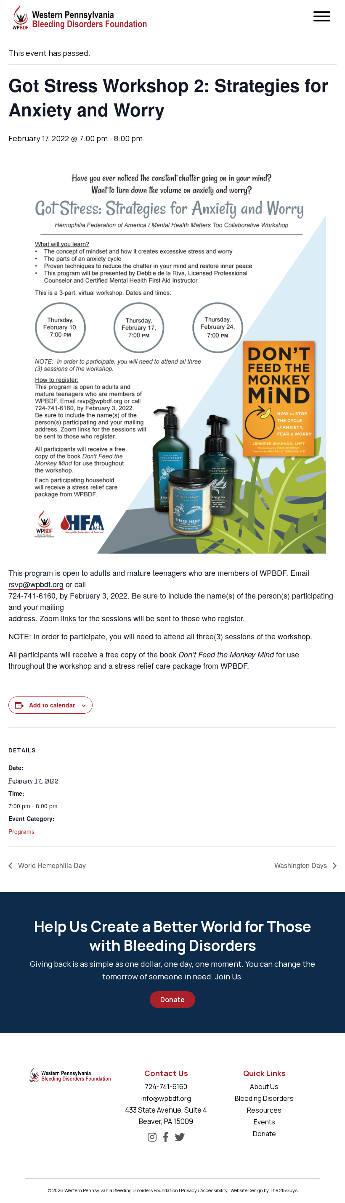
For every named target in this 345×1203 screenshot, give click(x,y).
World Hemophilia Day (51, 865)
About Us (264, 1086)
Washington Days (301, 865)
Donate (172, 999)
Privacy (189, 1190)
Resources (264, 1110)
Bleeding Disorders (264, 1098)
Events (264, 1121)
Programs (21, 831)
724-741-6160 (166, 1086)
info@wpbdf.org (166, 1098)
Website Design (247, 1190)
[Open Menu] (322, 17)
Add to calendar (52, 705)
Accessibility (214, 1190)
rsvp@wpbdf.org (36, 583)
